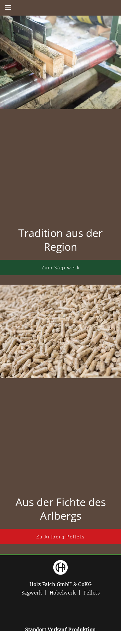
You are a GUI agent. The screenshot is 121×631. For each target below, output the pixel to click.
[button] (8, 8)
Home (60, 8)
